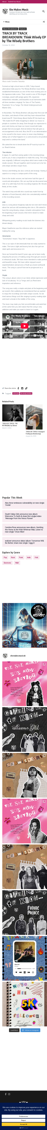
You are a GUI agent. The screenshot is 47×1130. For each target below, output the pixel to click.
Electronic (7, 563)
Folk (36, 557)
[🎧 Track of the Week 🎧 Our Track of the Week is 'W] (24, 958)
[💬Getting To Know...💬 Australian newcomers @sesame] (24, 729)
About (4, 2)
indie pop (16, 393)
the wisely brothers (26, 393)
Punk (21, 557)
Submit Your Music (14, 2)
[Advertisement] (23, 469)
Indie (29, 557)
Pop (5, 557)
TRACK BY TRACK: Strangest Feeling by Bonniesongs (35, 433)
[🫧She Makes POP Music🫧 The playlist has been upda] (24, 683)
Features (23, 29)
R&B (17, 563)
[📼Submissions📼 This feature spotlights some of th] (24, 775)
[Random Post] (44, 22)
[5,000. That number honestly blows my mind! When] (24, 1004)
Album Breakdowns (10, 29)
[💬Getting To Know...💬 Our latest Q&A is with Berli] (24, 912)
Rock (13, 557)
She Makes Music (19, 9)
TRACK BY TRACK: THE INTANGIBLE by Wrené (10, 424)
